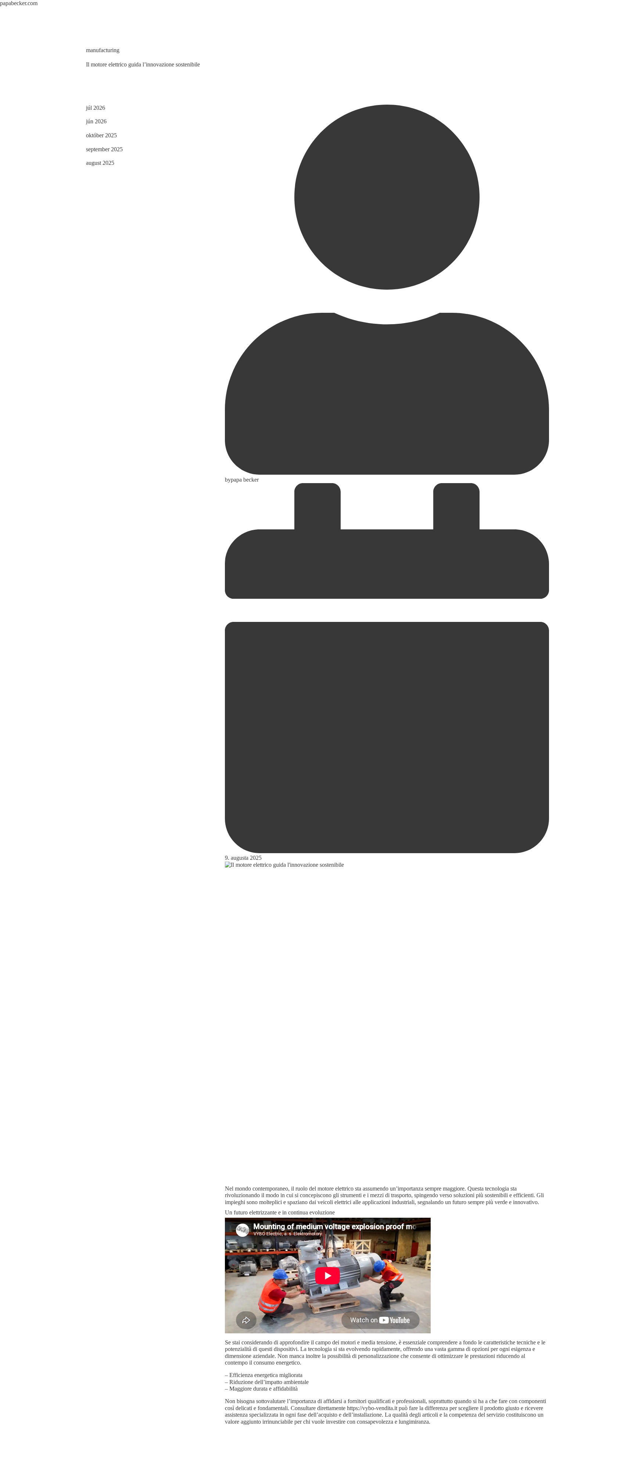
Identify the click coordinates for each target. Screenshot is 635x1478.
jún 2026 (96, 121)
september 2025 (104, 149)
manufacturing (102, 50)
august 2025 (100, 163)
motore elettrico (336, 1188)
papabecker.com (18, 3)
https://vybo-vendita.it (372, 1408)
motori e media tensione (368, 1342)
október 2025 (101, 135)
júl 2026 (95, 108)
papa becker (245, 480)
